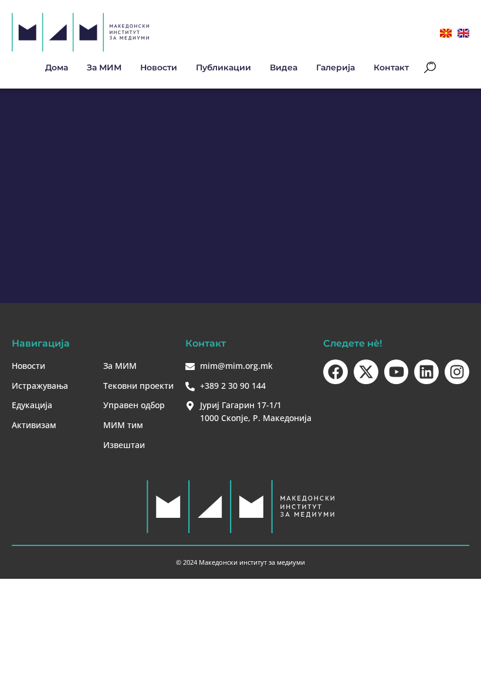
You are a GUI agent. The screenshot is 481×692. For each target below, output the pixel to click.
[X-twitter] (366, 371)
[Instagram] (457, 371)
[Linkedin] (426, 371)
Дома (56, 67)
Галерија (335, 67)
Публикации (223, 67)
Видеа (283, 67)
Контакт (391, 67)
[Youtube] (396, 371)
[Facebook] (335, 371)
